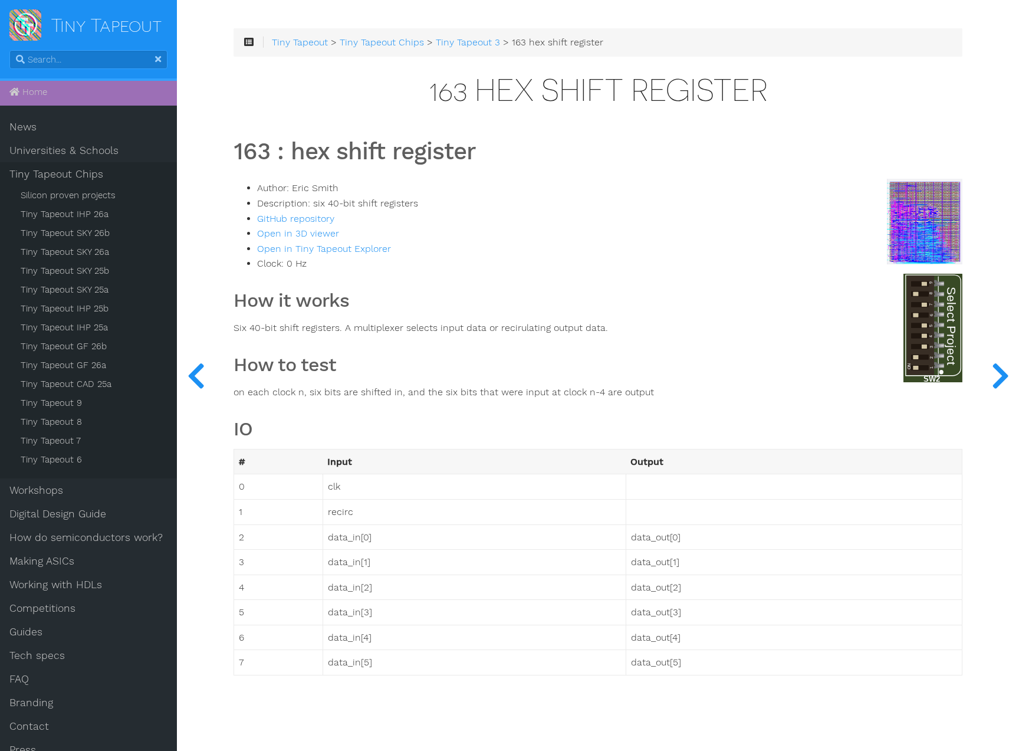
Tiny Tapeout (300, 42)
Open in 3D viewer (298, 233)
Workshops (36, 490)
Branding (31, 703)
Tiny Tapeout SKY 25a (65, 289)
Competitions (42, 608)
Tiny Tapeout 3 (468, 42)
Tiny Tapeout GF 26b (64, 346)
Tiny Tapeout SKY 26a (65, 252)
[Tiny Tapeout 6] (1000, 375)
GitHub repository (295, 219)
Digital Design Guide (57, 514)
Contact (29, 726)
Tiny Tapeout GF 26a (63, 365)
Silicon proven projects (68, 195)
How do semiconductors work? (86, 537)
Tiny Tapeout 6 (51, 459)
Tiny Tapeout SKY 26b (65, 233)
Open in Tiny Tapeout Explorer (324, 249)
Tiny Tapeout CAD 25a (66, 384)
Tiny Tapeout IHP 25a (64, 327)
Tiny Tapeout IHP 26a (65, 214)
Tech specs (37, 655)
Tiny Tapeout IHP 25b (65, 308)
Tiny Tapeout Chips (56, 174)
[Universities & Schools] (196, 375)
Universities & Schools (64, 150)
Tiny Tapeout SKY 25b (65, 270)
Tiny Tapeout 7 (51, 440)
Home (33, 92)
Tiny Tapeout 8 (51, 422)
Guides (25, 632)
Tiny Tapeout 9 (51, 403)
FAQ (19, 679)
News (23, 127)
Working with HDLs (55, 585)
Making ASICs (41, 561)
